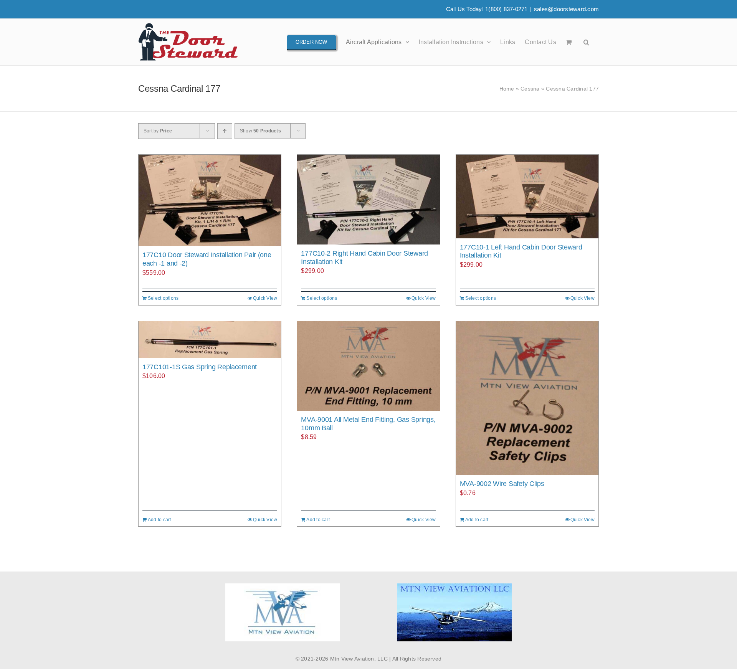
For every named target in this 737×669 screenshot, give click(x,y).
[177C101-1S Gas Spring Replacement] (210, 339)
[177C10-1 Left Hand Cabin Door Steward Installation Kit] (527, 196)
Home (506, 89)
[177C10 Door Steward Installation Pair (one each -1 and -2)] (210, 200)
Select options (163, 298)
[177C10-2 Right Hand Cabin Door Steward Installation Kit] (368, 199)
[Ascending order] (224, 131)
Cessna (530, 89)
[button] (586, 42)
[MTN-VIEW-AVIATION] (454, 586)
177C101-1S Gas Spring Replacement (199, 367)
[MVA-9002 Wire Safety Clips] (527, 398)
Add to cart (159, 519)
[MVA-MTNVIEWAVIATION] (282, 586)
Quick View (265, 298)
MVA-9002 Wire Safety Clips (502, 483)
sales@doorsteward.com (566, 9)
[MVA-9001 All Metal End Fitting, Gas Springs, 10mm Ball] (368, 365)
